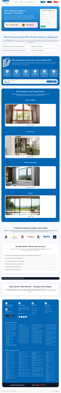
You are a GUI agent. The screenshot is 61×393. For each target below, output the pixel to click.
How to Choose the (48, 307)
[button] (3, 114)
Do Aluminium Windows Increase (49, 312)
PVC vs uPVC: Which (48, 309)
